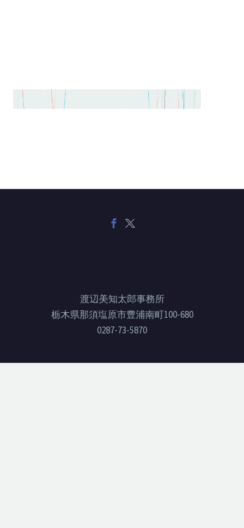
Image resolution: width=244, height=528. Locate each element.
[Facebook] (114, 223)
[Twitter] (130, 223)
